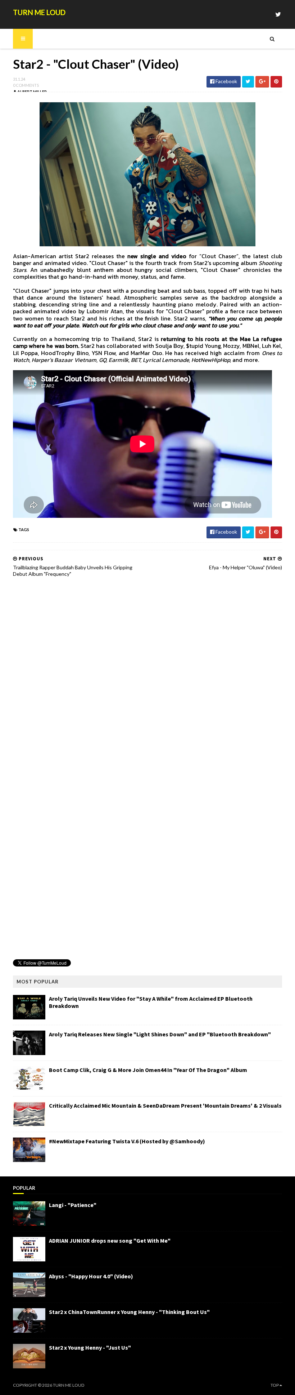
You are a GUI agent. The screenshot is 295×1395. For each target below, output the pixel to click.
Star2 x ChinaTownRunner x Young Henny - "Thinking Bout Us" (129, 1311)
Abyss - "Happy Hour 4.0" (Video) (91, 1276)
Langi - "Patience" (72, 1204)
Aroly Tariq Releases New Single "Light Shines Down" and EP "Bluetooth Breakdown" (160, 1034)
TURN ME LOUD (39, 12)
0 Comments (26, 85)
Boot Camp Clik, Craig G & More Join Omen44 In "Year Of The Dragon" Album (148, 1069)
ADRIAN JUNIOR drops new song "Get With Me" (110, 1240)
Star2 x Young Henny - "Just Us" (90, 1347)
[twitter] (278, 14)
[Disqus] (147, 674)
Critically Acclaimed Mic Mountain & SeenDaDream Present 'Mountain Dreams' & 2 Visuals (165, 1105)
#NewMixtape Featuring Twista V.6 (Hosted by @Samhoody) (127, 1141)
